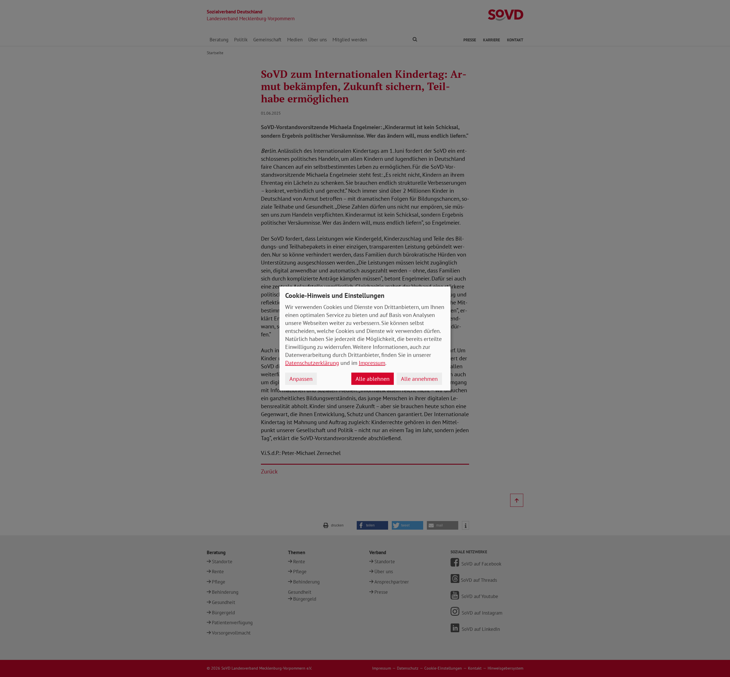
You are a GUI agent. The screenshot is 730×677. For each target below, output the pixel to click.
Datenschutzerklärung (312, 363)
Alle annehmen (419, 379)
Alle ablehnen (373, 379)
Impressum (372, 363)
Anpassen (301, 379)
